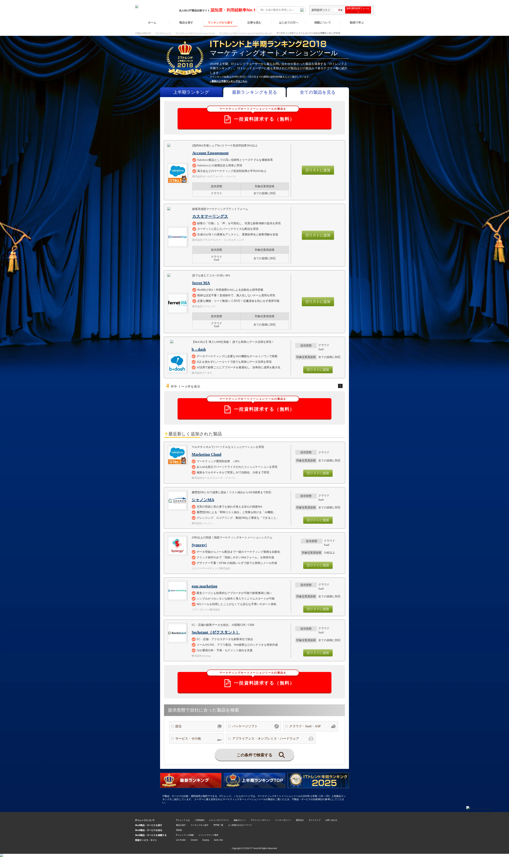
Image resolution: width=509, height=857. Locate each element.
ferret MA (201, 283)
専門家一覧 (218, 825)
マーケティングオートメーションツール (195, 33)
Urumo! (194, 839)
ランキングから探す (220, 22)
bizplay (205, 839)
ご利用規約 (199, 820)
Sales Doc (218, 839)
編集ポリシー (240, 820)
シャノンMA (203, 499)
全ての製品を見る (318, 92)
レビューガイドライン (219, 820)
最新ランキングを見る (254, 92)
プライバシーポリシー (260, 820)
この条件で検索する (254, 755)
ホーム (152, 22)
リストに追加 (319, 170)
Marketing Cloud (206, 454)
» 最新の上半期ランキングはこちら (228, 81)
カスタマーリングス (210, 216)
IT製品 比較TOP (143, 33)
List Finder (181, 839)
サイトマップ (315, 820)
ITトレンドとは (183, 820)
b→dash (199, 349)
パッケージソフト (245, 726)
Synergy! (199, 545)
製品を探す (186, 22)
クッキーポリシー (283, 820)
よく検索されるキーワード (240, 825)
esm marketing (204, 586)
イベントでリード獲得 (208, 835)
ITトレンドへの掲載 (185, 835)
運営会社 (300, 820)
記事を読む (254, 22)
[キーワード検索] (302, 10)
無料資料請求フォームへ (358, 10)
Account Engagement (210, 153)
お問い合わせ (331, 820)
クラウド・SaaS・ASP (305, 726)
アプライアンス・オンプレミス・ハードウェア (265, 738)
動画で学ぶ (357, 22)
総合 (178, 726)
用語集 (179, 830)
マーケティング (163, 33)
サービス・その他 (188, 738)
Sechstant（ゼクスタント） (216, 632)
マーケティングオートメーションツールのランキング (245, 33)
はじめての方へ (288, 22)
